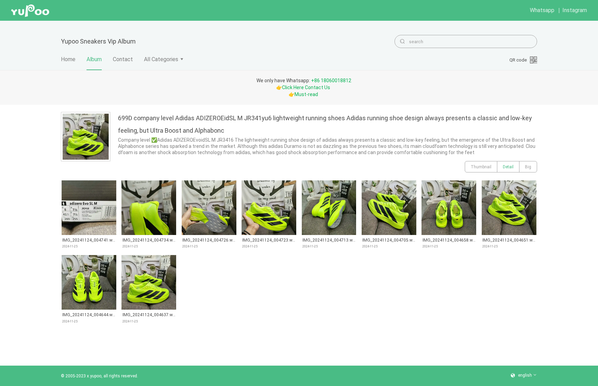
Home (68, 59)
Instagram (574, 10)
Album (94, 59)
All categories (161, 59)
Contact (123, 59)
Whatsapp (542, 10)
